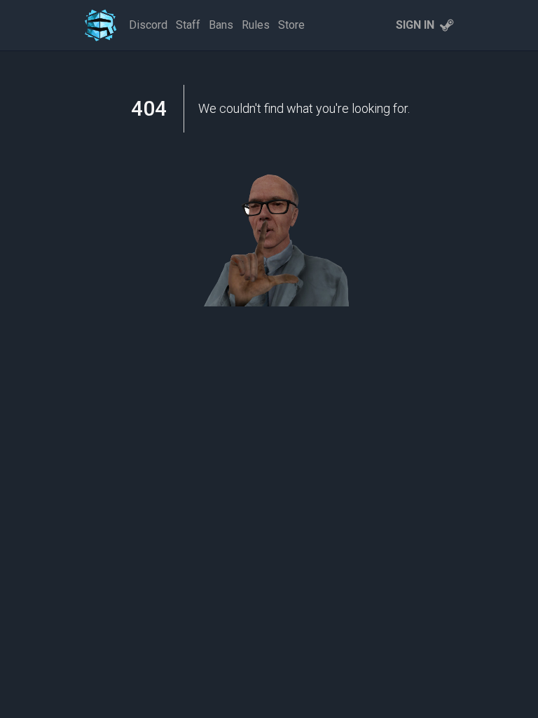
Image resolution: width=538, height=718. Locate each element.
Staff (188, 25)
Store (291, 25)
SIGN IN (415, 25)
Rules (256, 25)
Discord (148, 25)
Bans (221, 25)
